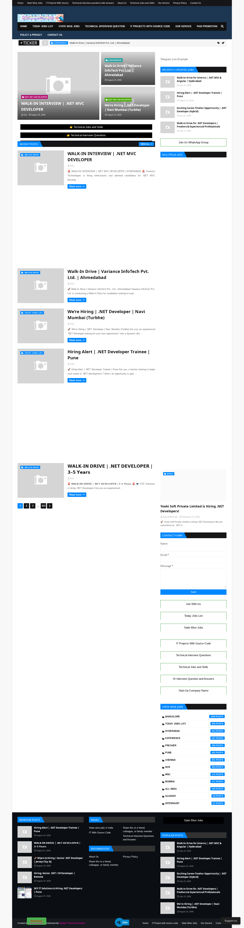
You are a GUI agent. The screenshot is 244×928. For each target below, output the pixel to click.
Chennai (190, 760)
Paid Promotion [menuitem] (207, 26)
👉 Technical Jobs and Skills (86, 127)
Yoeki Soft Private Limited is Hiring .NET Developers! (192, 508)
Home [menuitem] (23, 26)
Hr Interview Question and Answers (193, 678)
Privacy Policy (180, 3)
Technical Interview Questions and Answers (138, 838)
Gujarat (190, 796)
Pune (190, 752)
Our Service (164, 3)
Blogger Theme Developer (72, 923)
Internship (190, 803)
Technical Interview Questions (193, 655)
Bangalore (190, 716)
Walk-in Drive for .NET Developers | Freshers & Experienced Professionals (198, 125)
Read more (75, 186)
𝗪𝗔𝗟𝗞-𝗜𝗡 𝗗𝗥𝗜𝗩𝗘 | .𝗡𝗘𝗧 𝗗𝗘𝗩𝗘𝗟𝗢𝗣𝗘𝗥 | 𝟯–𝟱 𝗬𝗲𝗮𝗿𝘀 (110, 469)
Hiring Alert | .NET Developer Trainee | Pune (109, 355)
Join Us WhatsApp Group (193, 142)
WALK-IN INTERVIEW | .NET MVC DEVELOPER (52, 106)
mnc (190, 774)
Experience (190, 738)
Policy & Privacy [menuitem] (31, 35)
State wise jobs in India (101, 827)
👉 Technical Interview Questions (86, 135)
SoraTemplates (36, 923)
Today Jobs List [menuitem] (43, 26)
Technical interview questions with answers (93, 3)
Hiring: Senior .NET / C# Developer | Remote (54, 875)
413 (43, 505)
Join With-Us (193, 603)
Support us (231, 920)
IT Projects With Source (57, 3)
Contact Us (195, 3)
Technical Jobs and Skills (142, 3)
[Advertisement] (86, 203)
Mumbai (190, 781)
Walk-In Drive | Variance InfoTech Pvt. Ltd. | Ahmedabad (123, 70)
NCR (190, 767)
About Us (122, 3)
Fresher (190, 745)
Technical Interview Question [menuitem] (105, 26)
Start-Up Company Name (193, 690)
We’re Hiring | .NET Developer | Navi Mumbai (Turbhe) (107, 43)
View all (145, 144)
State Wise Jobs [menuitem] (69, 26)
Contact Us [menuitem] (55, 35)
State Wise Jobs (35, 3)
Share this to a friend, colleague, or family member (137, 829)
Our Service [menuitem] (183, 26)
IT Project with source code (165, 923)
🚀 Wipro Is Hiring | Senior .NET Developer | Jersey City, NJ (58, 859)
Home (20, 3)
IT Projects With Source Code (193, 643)
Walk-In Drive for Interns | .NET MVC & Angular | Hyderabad (199, 79)
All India (190, 789)
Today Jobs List (193, 615)
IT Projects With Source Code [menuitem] (150, 26)
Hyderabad (190, 731)
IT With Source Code (100, 832)
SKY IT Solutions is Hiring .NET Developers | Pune (58, 890)
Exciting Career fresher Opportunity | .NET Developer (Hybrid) (201, 109)
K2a (72, 166)
